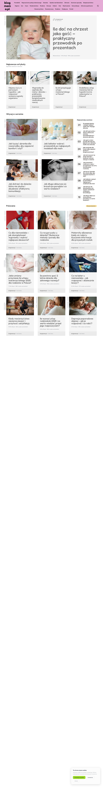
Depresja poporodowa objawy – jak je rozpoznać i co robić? (82, 321)
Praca (52, 76)
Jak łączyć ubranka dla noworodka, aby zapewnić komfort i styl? (21, 146)
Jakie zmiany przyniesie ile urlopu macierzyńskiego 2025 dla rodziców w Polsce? (20, 279)
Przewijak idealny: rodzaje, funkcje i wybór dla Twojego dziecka (89, 126)
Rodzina (67, 298)
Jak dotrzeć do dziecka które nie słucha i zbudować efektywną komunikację (20, 187)
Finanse (67, 220)
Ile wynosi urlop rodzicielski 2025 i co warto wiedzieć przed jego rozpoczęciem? (50, 322)
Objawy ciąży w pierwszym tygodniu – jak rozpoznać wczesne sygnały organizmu (16, 93)
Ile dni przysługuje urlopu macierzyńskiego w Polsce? (63, 91)
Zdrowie (68, 265)
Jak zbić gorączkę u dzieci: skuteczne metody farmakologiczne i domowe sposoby (89, 134)
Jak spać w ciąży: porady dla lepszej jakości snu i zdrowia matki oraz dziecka (89, 142)
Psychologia (67, 304)
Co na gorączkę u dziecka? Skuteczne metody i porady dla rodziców (49, 236)
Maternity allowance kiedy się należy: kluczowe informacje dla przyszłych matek (81, 236)
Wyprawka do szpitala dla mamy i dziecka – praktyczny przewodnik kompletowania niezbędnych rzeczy (39, 95)
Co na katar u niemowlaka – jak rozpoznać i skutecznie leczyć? (82, 279)
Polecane (11, 205)
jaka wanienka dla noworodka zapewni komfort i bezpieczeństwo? (89, 150)
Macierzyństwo (4, 305)
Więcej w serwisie (15, 114)
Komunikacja (4, 169)
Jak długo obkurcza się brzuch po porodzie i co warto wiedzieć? (55, 186)
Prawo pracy (74, 81)
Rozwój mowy (5, 306)
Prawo (36, 305)
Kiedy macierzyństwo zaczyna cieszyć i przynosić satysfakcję (19, 321)
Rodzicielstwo (40, 122)
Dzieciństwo (36, 219)
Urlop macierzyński (5, 262)
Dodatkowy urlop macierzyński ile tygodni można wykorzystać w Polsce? (86, 92)
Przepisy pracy (76, 80)
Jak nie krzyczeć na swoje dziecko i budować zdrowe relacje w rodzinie (89, 157)
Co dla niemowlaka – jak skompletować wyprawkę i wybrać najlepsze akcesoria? (19, 236)
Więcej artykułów (91, 206)
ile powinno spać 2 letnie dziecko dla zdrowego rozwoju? (49, 278)
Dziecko (28, 77)
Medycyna (40, 161)
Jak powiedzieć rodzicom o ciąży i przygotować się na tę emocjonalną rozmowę (90, 165)
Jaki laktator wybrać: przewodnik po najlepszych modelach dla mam (57, 146)
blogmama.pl (7, 6)
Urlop (52, 72)
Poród (28, 72)
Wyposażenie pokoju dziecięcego (67, 262)
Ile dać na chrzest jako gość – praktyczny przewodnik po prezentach (70, 38)
